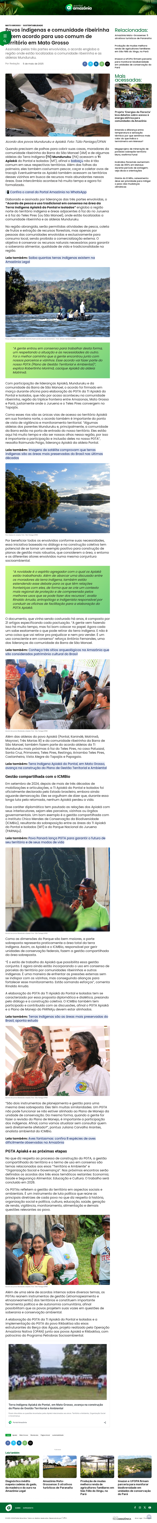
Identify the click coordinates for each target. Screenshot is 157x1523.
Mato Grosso (13, 25)
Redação (15, 63)
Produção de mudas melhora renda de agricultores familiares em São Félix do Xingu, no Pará (132, 48)
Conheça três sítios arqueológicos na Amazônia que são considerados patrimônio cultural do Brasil (57, 652)
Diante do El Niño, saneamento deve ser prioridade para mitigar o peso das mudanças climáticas (133, 182)
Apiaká (15, 1435)
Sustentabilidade (33, 25)
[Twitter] (90, 64)
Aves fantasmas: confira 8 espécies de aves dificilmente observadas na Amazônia (50, 1140)
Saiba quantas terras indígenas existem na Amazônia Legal (50, 260)
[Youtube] (150, 1508)
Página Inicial (45, 1435)
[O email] (107, 64)
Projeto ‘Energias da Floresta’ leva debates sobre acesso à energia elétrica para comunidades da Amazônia (133, 116)
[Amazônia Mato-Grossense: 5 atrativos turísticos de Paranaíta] (60, 1467)
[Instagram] (140, 1508)
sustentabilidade (58, 1435)
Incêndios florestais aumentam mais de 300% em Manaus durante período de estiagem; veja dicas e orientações (132, 166)
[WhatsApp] (101, 64)
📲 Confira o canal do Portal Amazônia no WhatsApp (46, 192)
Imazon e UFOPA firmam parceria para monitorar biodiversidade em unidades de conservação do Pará (133, 63)
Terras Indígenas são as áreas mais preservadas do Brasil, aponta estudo (56, 1018)
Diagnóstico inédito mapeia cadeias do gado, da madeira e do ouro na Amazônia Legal (21, 1486)
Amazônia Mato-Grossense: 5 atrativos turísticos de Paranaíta (133, 37)
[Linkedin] (96, 64)
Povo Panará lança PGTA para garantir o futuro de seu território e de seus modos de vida (55, 840)
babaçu (77, 161)
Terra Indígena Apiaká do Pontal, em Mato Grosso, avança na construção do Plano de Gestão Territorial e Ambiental (56, 766)
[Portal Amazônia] (78, 7)
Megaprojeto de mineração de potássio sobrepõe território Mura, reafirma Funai (132, 151)
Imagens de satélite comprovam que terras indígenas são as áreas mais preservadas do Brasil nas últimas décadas (54, 454)
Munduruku (34, 1435)
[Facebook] (84, 64)
